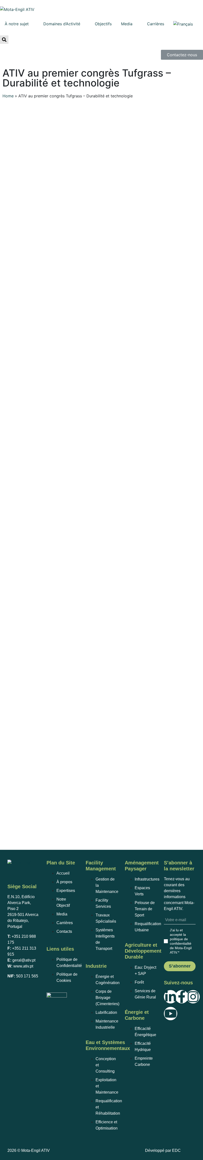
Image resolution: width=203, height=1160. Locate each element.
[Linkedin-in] (170, 996)
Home (8, 95)
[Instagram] (193, 996)
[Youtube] (170, 1013)
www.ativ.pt (23, 966)
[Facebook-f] (181, 996)
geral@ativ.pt (23, 960)
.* (181, 941)
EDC (176, 1150)
